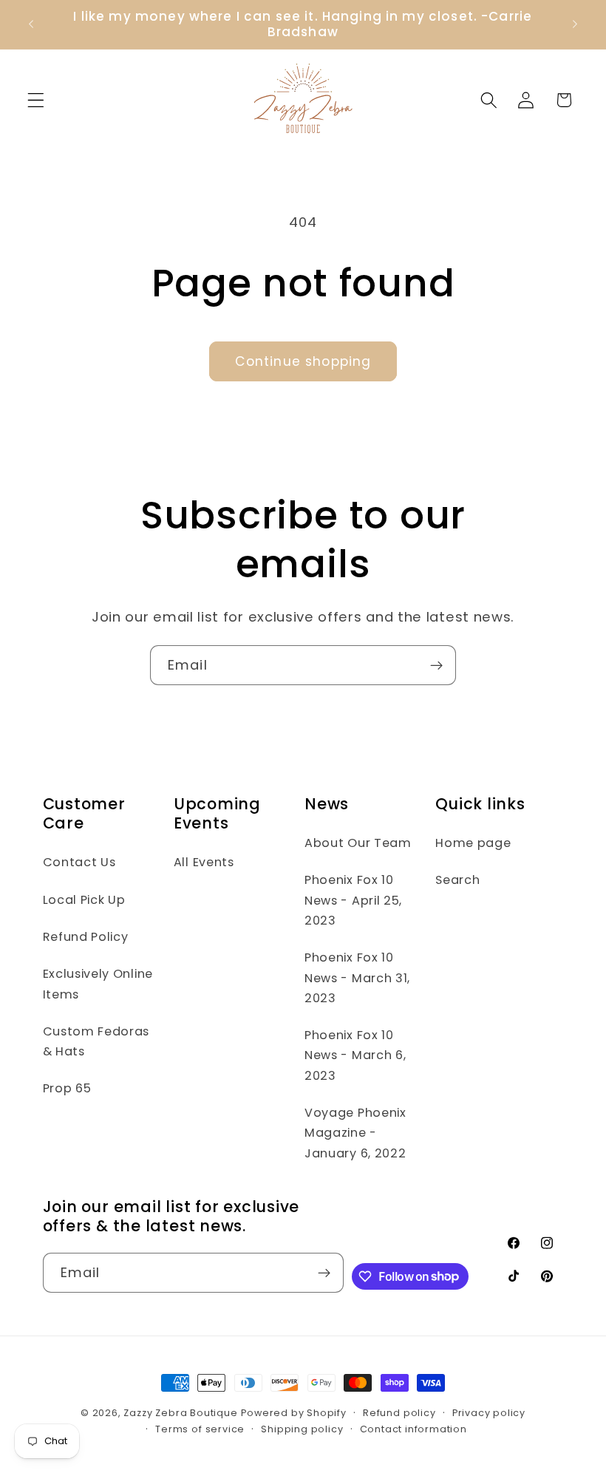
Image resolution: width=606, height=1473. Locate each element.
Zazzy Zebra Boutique (180, 1412)
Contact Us (79, 862)
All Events (204, 862)
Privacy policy (488, 1412)
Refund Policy (86, 936)
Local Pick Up (84, 899)
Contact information (413, 1429)
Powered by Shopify (294, 1412)
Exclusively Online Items (98, 983)
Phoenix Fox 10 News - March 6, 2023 (355, 1055)
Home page (473, 842)
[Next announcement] (575, 24)
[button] (36, 100)
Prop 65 (67, 1088)
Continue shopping (303, 361)
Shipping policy (302, 1429)
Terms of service (200, 1429)
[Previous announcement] (31, 24)
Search (457, 879)
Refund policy (399, 1412)
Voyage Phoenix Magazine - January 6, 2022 (355, 1133)
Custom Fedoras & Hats (96, 1041)
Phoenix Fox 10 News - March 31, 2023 (357, 978)
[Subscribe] (436, 665)
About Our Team (358, 842)
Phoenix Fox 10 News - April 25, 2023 (353, 900)
